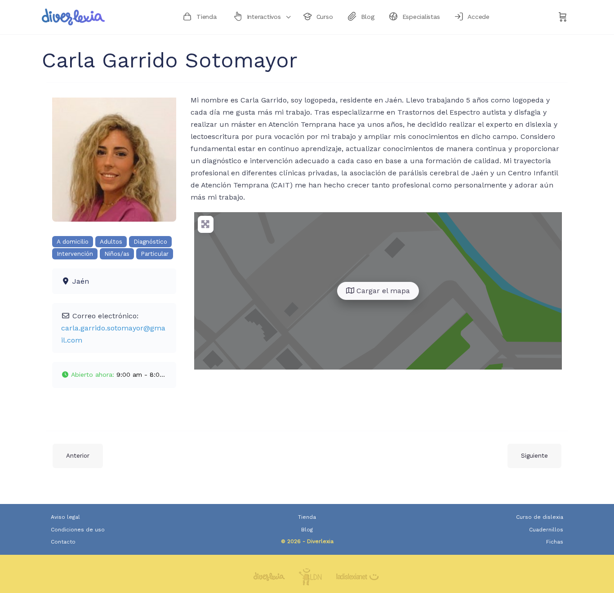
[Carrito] (563, 17)
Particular (155, 253)
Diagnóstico (150, 241)
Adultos (111, 241)
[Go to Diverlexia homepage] (73, 15)
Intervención (75, 253)
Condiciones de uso (78, 529)
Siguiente (534, 455)
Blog (307, 529)
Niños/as (116, 253)
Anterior (77, 455)
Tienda (307, 517)
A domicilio (73, 241)
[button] (114, 375)
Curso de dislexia (539, 517)
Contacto (63, 542)
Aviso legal (65, 517)
